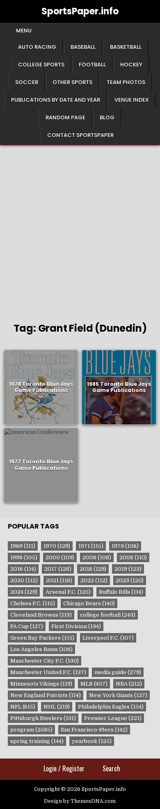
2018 (93, 569)
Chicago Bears (89, 603)
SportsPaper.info (80, 11)
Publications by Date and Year (55, 100)
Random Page (65, 117)
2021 (59, 580)
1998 (23, 557)
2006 (96, 557)
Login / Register (64, 768)
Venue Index (131, 100)
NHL (56, 707)
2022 (93, 580)
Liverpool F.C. (108, 638)
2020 (24, 580)
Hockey (131, 64)
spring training (37, 741)
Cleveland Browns (41, 615)
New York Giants (118, 695)
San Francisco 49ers (94, 730)
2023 (130, 580)
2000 (60, 557)
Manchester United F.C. (48, 672)
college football (107, 615)
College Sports (41, 64)
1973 (125, 546)
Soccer (26, 82)
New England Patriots (45, 695)
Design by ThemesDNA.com (80, 801)
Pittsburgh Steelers (43, 718)
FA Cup (26, 626)
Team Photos (126, 82)
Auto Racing (37, 47)
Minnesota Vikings (41, 684)
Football (92, 64)
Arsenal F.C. (68, 592)
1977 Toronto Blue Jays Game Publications (41, 465)
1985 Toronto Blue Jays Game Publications (119, 387)
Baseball (83, 47)
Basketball (126, 47)
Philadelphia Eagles (111, 707)
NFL (22, 707)
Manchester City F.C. (44, 661)
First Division (76, 626)
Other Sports (72, 82)
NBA (129, 684)
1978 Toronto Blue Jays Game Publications (41, 387)
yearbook (92, 741)
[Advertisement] (80, 229)
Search (111, 768)
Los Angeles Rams (41, 649)
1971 (90, 546)
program (31, 730)
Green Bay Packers (42, 638)
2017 (57, 569)
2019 (128, 569)
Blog (107, 117)
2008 (133, 557)
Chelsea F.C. (32, 603)
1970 (56, 546)
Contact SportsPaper (80, 135)
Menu (24, 30)
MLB (93, 684)
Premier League (113, 718)
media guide (117, 672)
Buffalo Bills (121, 592)
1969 (22, 546)
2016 (23, 569)
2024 (23, 592)
